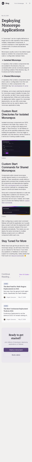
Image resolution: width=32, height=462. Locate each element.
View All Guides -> (24, 275)
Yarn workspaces (16, 86)
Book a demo (16, 355)
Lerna (26, 86)
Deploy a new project (16, 350)
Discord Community (17, 256)
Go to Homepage (19, 3)
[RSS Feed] (26, 3)
